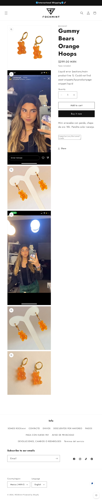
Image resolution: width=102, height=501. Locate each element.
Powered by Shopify (31, 495)
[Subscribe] (56, 458)
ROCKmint (19, 495)
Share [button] (63, 148)
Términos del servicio (74, 441)
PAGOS (88, 428)
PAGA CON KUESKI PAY (37, 434)
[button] (6, 13)
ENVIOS (46, 428)
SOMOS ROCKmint (17, 428)
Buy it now (76, 113)
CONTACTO (34, 428)
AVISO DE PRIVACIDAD (63, 434)
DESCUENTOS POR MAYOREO (67, 428)
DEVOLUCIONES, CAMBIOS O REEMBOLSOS (39, 441)
